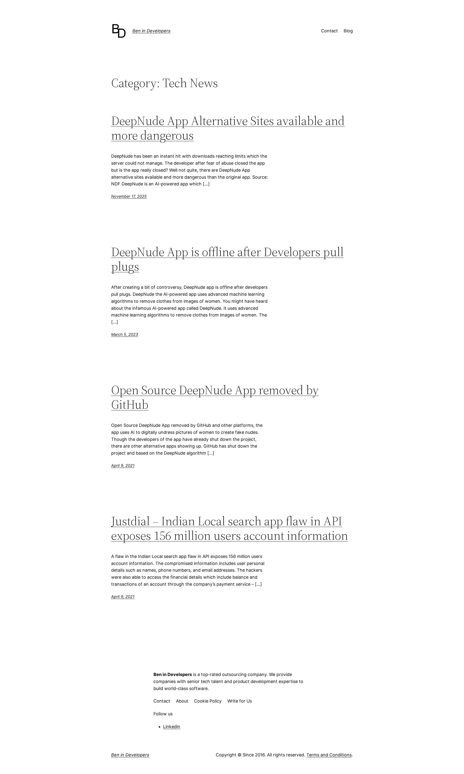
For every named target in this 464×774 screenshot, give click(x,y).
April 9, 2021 (122, 465)
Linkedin (171, 726)
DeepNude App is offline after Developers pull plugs (227, 259)
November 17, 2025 (129, 196)
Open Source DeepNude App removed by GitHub (215, 397)
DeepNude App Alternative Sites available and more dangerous (228, 127)
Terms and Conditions (329, 754)
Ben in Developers (151, 30)
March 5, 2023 (124, 334)
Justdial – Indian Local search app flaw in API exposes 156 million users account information (229, 528)
